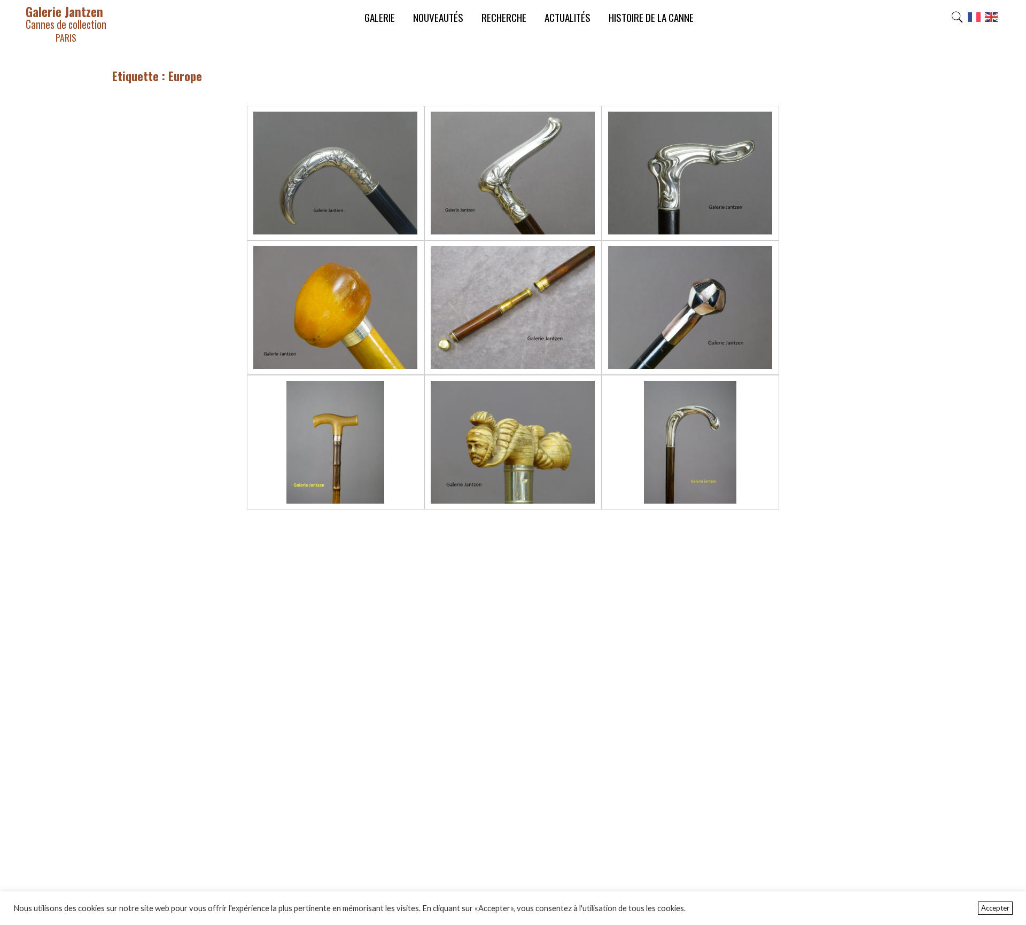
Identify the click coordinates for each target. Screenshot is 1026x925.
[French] (974, 20)
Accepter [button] (995, 908)
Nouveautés (438, 17)
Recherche (503, 17)
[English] (991, 20)
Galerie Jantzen (66, 23)
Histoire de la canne (651, 17)
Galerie (379, 17)
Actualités (567, 17)
